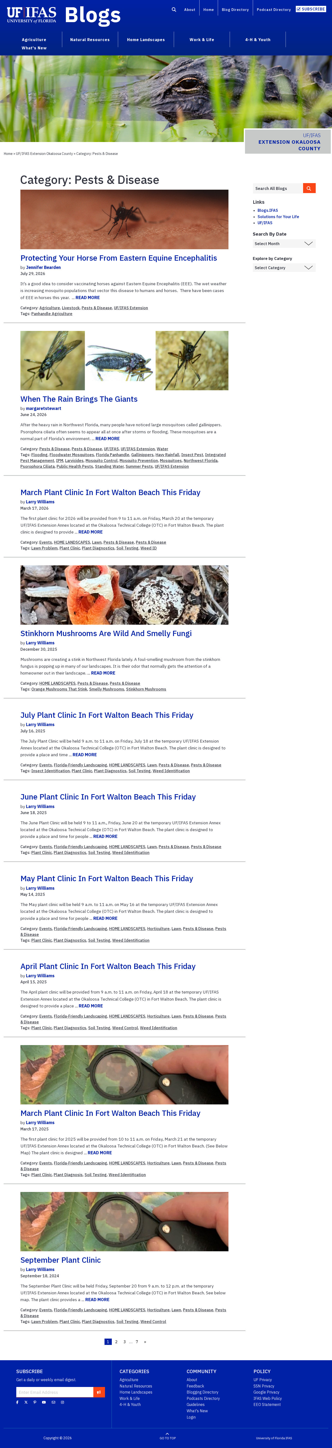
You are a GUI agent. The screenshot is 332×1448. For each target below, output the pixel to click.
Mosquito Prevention (139, 460)
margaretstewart (43, 408)
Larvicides (74, 460)
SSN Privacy (263, 1386)
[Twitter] (26, 1402)
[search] (309, 188)
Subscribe (313, 9)
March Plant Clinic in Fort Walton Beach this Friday (110, 492)
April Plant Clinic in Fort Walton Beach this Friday (107, 966)
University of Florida (270, 1438)
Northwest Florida (201, 460)
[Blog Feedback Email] (53, 1402)
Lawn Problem (44, 548)
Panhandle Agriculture (51, 313)
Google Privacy (266, 1392)
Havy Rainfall (167, 454)
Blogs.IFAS (268, 210)
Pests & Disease (97, 307)
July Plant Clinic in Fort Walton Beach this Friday (106, 715)
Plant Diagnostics (98, 548)
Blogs (92, 14)
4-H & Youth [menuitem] (258, 39)
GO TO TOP (168, 1438)
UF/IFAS (111, 448)
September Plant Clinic (60, 1260)
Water (162, 448)
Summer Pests (139, 466)
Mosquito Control (102, 460)
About (189, 9)
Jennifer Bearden (43, 267)
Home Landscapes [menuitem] (146, 39)
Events (45, 542)
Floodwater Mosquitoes (72, 454)
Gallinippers (142, 454)
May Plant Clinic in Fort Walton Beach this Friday (106, 878)
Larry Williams (40, 502)
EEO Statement (267, 1404)
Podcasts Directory (203, 1398)
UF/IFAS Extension (131, 307)
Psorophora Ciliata (37, 466)
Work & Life (130, 1398)
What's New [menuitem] (34, 47)
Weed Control (125, 1027)
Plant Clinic (70, 548)
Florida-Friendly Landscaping (80, 765)
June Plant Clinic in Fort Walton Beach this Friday (108, 796)
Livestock (71, 307)
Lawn (97, 542)
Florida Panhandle (112, 454)
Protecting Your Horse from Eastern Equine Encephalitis (118, 258)
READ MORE (88, 297)
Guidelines (196, 1404)
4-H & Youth (130, 1404)
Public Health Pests (75, 466)
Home (208, 9)
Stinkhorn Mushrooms (146, 689)
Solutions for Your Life (278, 216)
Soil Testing (127, 548)
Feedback (195, 1386)
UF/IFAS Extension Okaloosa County (44, 153)
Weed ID (148, 548)
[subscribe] (98, 1392)
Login (191, 1417)
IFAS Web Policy (267, 1398)
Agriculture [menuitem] (34, 39)
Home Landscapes (136, 1392)
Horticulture (158, 928)
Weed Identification (171, 770)
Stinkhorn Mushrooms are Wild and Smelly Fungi (106, 633)
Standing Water (109, 466)
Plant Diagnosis (68, 1174)
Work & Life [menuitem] (202, 39)
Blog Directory (235, 9)
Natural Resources (136, 1386)
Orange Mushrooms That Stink (59, 689)
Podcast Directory (274, 9)
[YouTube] (44, 1402)
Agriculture (49, 307)
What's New (197, 1410)
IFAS (289, 1438)
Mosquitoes (171, 460)
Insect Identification (50, 770)
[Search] (174, 10)
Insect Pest (192, 454)
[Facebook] (17, 1402)
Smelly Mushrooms (106, 689)
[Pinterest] (35, 1402)
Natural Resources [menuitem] (90, 39)
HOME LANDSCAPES (72, 542)
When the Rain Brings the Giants (79, 399)
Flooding (39, 454)
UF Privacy (262, 1379)
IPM (59, 460)
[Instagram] (62, 1402)
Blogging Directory (202, 1392)
